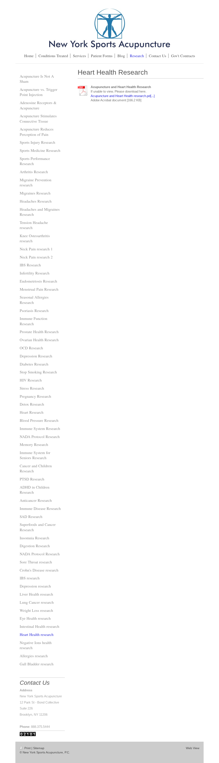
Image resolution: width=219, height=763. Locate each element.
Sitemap (38, 748)
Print (27, 748)
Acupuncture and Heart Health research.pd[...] (123, 96)
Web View (192, 748)
